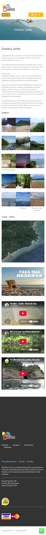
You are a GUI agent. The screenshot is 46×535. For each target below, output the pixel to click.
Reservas (37, 15)
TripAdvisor (7, 447)
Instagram (16, 445)
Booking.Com (28, 445)
